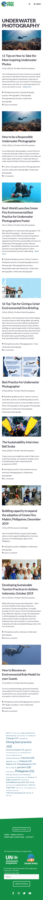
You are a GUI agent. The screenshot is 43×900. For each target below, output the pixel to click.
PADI (8, 767)
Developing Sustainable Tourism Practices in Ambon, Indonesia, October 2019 (20, 589)
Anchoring (16, 733)
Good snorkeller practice (30, 403)
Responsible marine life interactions (16, 777)
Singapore (32, 777)
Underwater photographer (19, 170)
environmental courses (28, 469)
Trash (35, 344)
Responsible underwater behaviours (15, 268)
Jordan (15, 761)
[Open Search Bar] (29, 4)
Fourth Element (25, 752)
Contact (30, 837)
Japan (9, 761)
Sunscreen (10, 785)
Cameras (34, 259)
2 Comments (9, 176)
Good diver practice (9, 400)
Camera (7, 167)
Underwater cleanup (12, 790)
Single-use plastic (12, 705)
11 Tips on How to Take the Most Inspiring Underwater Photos (19, 60)
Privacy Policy (17, 835)
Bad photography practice (14, 259)
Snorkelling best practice (17, 782)
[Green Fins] (7, 4)
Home (6, 835)
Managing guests (26, 344)
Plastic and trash (12, 774)
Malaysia (25, 761)
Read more (27, 87)
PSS (3, 705)
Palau (13, 767)
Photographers (14, 95)
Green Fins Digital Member (14, 755)
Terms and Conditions (14, 837)
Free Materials (21, 884)
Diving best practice (11, 92)
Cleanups (12, 738)
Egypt (28, 750)
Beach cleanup (11, 735)
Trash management (30, 787)
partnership (10, 771)
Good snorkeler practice (11, 403)
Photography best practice (12, 98)
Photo (4, 406)
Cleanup (32, 735)
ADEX (9, 733)
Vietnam (29, 793)
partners (36, 702)
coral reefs (23, 738)
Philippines (24, 547)
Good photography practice (28, 262)
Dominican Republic (15, 750)
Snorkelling (25, 779)
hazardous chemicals (13, 758)
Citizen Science (22, 735)
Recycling (27, 774)
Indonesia (5, 472)
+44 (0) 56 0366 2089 (11, 873)
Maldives (11, 764)
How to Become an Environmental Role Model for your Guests (21, 674)
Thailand (31, 785)
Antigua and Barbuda (27, 733)
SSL (32, 782)
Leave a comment (10, 105)
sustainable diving (21, 785)
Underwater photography (22, 271)
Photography (26, 95)
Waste (8, 795)
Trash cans (19, 788)
